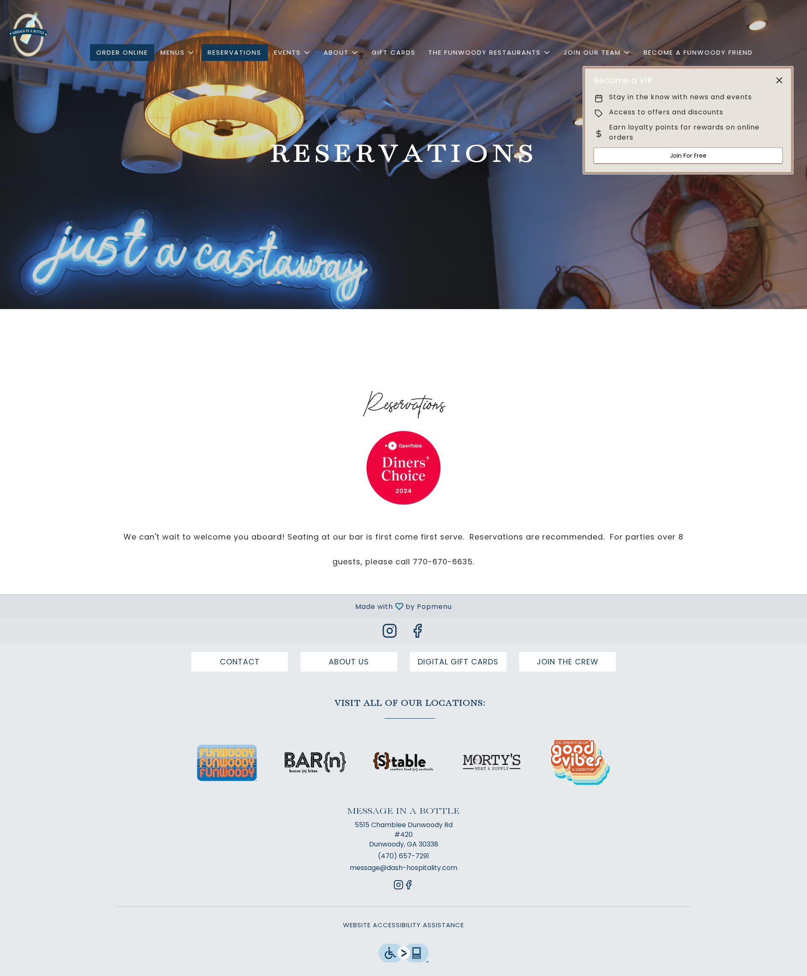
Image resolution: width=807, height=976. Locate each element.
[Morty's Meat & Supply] (491, 761)
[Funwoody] (226, 761)
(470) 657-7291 (403, 856)
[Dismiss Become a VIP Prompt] (779, 80)
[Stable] (403, 761)
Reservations (234, 52)
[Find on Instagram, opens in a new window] (389, 633)
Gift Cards (394, 52)
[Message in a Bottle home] (28, 33)
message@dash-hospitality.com (403, 868)
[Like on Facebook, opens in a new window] (417, 633)
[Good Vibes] (580, 761)
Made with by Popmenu (229, 606)
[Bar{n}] (315, 761)
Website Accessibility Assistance (403, 924)
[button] (177, 52)
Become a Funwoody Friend (698, 52)
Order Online (122, 52)
